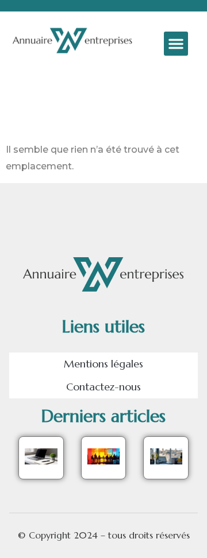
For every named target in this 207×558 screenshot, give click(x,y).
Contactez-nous (103, 386)
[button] (176, 44)
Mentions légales (103, 363)
